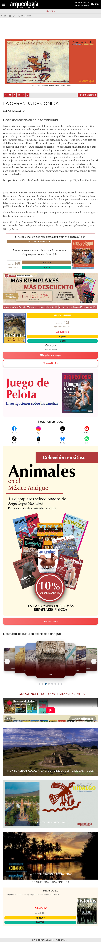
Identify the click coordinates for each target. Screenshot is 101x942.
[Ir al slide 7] (58, 684)
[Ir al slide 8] (61, 684)
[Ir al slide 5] (52, 684)
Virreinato (31, 307)
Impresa (46, 262)
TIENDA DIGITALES (81, 6)
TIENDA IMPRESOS (81, 3)
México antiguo (87, 95)
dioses (62, 307)
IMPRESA (40, 918)
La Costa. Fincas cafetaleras (50, 874)
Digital (46, 267)
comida (41, 307)
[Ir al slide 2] (42, 684)
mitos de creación (75, 307)
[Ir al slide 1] (39, 684)
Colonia (22, 307)
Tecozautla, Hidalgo (50, 822)
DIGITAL (40, 922)
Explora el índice (50, 363)
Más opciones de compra (50, 355)
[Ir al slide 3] (46, 684)
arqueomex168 (11, 307)
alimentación (52, 307)
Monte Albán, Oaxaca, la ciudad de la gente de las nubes (50, 771)
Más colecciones (50, 621)
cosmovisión (90, 307)
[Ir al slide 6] (55, 684)
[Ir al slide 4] (49, 684)
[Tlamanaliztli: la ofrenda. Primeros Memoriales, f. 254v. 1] (50, 61)
